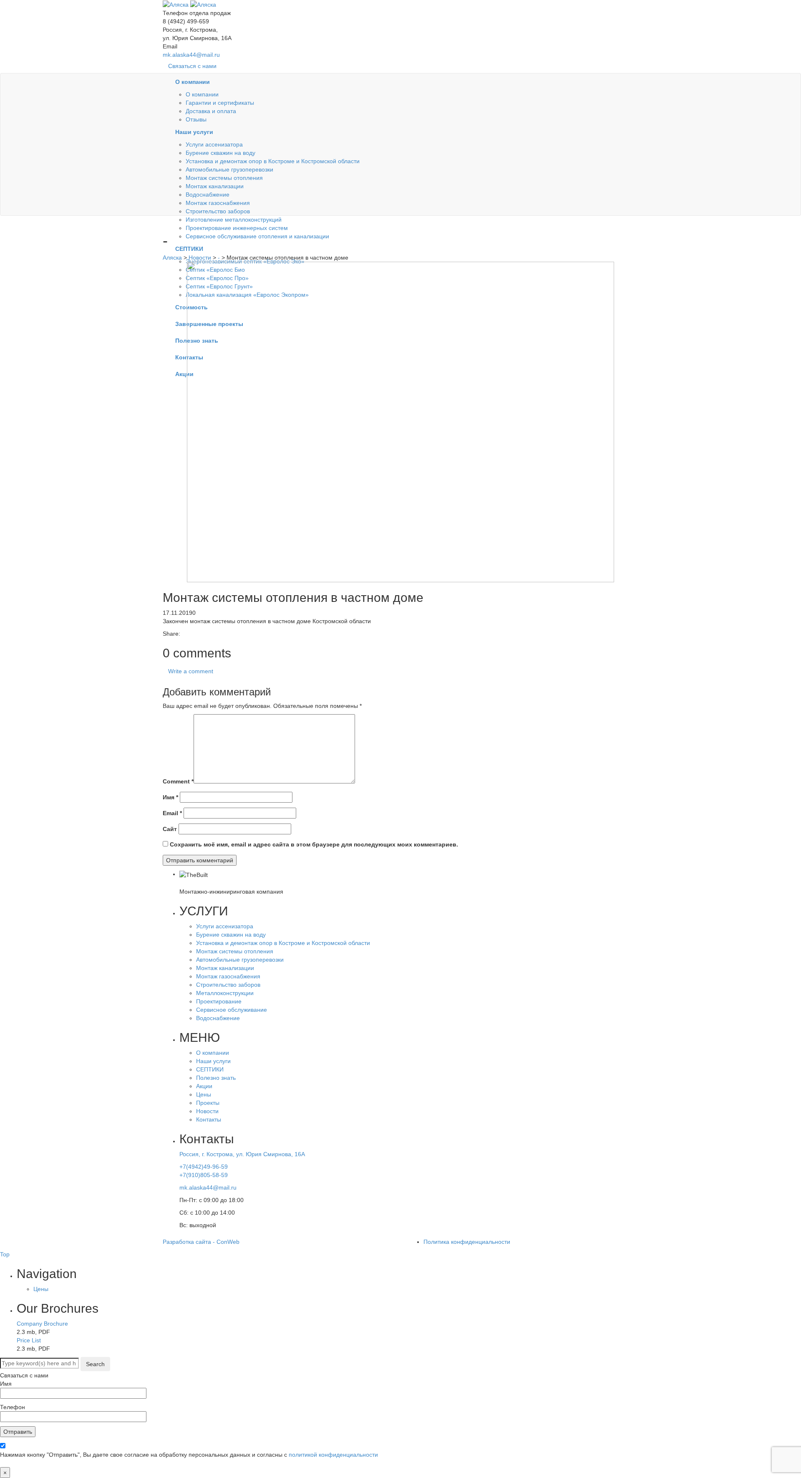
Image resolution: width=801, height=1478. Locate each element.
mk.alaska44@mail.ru (191, 54)
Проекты (207, 1102)
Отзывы (196, 119)
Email (172, 813)
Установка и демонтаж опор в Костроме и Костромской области (273, 161)
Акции (204, 1086)
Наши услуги (213, 1061)
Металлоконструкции (225, 993)
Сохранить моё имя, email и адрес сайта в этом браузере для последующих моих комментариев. (314, 844)
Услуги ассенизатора (214, 144)
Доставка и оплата (211, 111)
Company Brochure (42, 1323)
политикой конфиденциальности (333, 1454)
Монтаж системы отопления (224, 177)
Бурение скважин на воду (220, 152)
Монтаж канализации (215, 186)
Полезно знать (216, 1077)
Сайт (170, 829)
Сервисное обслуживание (231, 1009)
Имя (170, 797)
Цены (203, 1094)
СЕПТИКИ (210, 1069)
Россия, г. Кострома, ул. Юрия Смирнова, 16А (242, 1154)
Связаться (192, 66)
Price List (29, 1340)
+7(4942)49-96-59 (203, 1166)
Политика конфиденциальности (466, 1241)
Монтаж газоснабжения (218, 203)
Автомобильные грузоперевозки (229, 169)
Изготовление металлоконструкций (234, 219)
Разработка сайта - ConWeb (201, 1241)
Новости (207, 1111)
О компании (202, 94)
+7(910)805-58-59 (203, 1175)
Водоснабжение (207, 194)
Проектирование (219, 1001)
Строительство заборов (218, 211)
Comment (178, 781)
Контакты (208, 1119)
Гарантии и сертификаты (220, 102)
